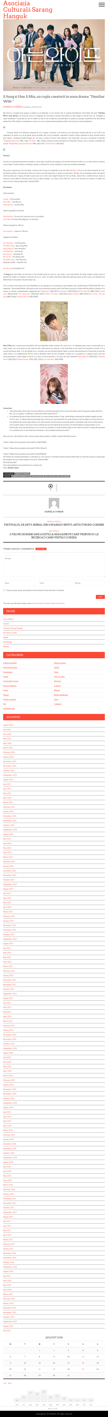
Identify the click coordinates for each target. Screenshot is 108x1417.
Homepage (7, 642)
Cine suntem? (8, 619)
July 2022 (7, 948)
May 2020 (7, 1066)
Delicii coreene (60, 663)
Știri (4, 704)
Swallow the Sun (23, 297)
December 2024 (9, 816)
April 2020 (7, 1071)
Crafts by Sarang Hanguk (13, 628)
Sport (56, 699)
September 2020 (10, 1048)
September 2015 (10, 1321)
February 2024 (9, 861)
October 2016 (8, 1262)
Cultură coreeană (10, 663)
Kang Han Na (8, 205)
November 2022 (9, 930)
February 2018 (9, 1189)
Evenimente (7, 672)
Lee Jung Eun (8, 231)
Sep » (10, 1383)
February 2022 (9, 971)
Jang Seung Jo (8, 248)
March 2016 (8, 1294)
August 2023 (8, 889)
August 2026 (8, 725)
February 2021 (9, 1025)
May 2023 (7, 902)
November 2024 (9, 820)
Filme (56, 672)
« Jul (4, 1383)
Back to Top (52, 1409)
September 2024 (10, 829)
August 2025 (8, 779)
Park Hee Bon (8, 216)
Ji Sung (5, 199)
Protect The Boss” (52, 294)
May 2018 (7, 1176)
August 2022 (8, 943)
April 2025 (7, 798)
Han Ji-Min (77, 170)
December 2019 (9, 1089)
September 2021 (10, 993)
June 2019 (7, 1116)
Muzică (6, 695)
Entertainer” (63, 291)
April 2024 (7, 852)
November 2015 (9, 1312)
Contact (6, 623)
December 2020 (9, 1034)
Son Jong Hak (8, 243)
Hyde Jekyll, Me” (83, 356)
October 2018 (8, 1153)
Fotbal (5, 676)
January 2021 (8, 1030)
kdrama (66, 476)
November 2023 (9, 875)
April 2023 (7, 907)
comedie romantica (21, 476)
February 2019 (9, 1135)
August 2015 (8, 1326)
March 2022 (8, 966)
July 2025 (7, 784)
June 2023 (7, 898)
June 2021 (7, 1007)
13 (10, 1363)
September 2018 (10, 1157)
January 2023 (8, 921)
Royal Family (73, 294)
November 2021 (9, 984)
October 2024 (8, 825)
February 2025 (9, 807)
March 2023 (8, 911)
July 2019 (7, 1112)
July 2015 (7, 1330)
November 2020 (9, 1039)
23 (54, 1369)
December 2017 (9, 1198)
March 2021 (8, 1021)
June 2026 (7, 734)
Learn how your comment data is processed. (48, 603)
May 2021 (7, 1012)
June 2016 (7, 1280)
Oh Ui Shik (7, 219)
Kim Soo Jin (7, 254)
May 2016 (7, 1285)
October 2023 (8, 880)
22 (39, 1369)
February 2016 (9, 1298)
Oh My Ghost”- (51, 143)
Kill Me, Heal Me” (83, 291)
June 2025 (7, 788)
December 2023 (9, 871)
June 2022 (7, 952)
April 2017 (7, 1235)
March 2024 (8, 857)
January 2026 (8, 757)
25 (83, 1369)
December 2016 (9, 1253)
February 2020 (9, 1080)
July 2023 (7, 893)
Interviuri (57, 681)
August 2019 (8, 1107)
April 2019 (7, 1126)
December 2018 (9, 1144)
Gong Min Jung (8, 259)
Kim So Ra (7, 257)
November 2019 (9, 1094)
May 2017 (7, 1230)
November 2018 (9, 1148)
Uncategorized (9, 708)
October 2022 (8, 934)
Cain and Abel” (48, 359)
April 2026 (7, 743)
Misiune (6, 646)
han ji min (49, 476)
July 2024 (7, 839)
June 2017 (7, 1226)
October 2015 (8, 1317)
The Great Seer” (24, 294)
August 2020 (8, 1053)
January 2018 (8, 1194)
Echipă (5, 637)
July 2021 (7, 1003)
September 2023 (10, 884)
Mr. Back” (32, 141)
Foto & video (59, 676)
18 (83, 1363)
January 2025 (8, 811)
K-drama (57, 686)
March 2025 (8, 802)
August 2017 (8, 1217)
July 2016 (7, 1276)
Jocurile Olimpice (10, 686)
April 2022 (7, 962)
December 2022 (9, 925)
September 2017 (10, 1212)
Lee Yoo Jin (7, 268)
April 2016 (7, 1289)
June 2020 (7, 1062)
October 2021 (8, 989)
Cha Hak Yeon (8, 251)
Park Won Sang (8, 246)
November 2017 (9, 1203)
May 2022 (7, 957)
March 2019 (8, 1130)
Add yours (41, 549)
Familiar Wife (36, 476)
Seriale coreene (22, 474)
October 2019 (8, 1098)
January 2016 (8, 1303)
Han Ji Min (6, 202)
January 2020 (8, 1085)
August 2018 (8, 1162)
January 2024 (8, 866)
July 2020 (7, 1057)
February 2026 (9, 752)
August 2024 (8, 834)
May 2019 (7, 1121)
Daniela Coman (12, 107)
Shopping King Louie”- (12, 141)
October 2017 (8, 1207)
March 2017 (8, 1239)
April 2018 (7, 1180)
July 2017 (7, 1221)
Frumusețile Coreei (10, 681)
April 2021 (7, 1016)
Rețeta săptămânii (61, 695)
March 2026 (8, 748)
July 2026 (7, 729)
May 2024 (7, 848)
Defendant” (45, 291)
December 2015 (9, 1308)
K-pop (5, 690)
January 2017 (8, 1248)
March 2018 (8, 1185)
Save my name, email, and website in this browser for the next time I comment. (35, 590)
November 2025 (9, 766)
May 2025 (7, 793)
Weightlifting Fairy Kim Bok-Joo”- (21, 143)
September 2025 (10, 775)
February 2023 (9, 916)
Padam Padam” (23, 359)
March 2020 (8, 1075)
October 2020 (8, 1043)
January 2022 (8, 975)
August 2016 (8, 1271)
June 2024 (7, 843)
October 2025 (8, 770)
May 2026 (7, 738)
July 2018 (7, 1166)
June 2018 (7, 1171)
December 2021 (9, 980)
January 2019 (8, 1139)
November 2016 (9, 1258)
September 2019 (10, 1103)
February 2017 (9, 1244)
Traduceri (58, 704)
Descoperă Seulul (10, 667)
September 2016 (10, 1267)
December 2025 (9, 761)
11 (83, 1356)
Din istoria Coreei (10, 633)
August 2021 (8, 998)
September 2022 (10, 939)
